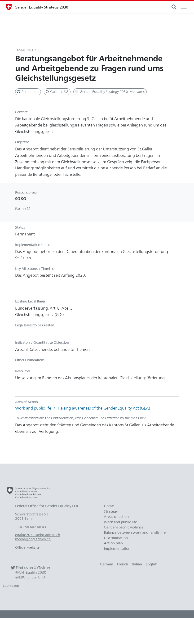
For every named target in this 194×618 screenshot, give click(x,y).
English (151, 564)
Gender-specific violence (123, 527)
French (122, 564)
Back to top (11, 585)
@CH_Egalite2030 (30, 572)
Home (109, 506)
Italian (137, 564)
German (106, 564)
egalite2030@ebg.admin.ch (37, 535)
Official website (27, 547)
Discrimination (116, 538)
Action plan (113, 543)
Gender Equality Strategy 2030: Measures (112, 92)
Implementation (117, 548)
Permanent (30, 92)
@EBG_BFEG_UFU (30, 577)
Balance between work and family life (135, 532)
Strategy (111, 511)
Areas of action (117, 516)
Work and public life (33, 408)
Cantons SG (58, 92)
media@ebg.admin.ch (33, 539)
